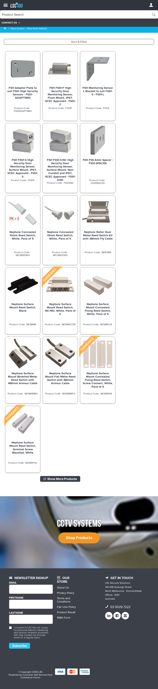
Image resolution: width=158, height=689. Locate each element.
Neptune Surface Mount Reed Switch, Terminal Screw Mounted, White (22, 447)
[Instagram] (125, 615)
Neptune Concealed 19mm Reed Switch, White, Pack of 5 (60, 235)
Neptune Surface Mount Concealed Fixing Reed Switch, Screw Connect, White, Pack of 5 (98, 380)
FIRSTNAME (16, 597)
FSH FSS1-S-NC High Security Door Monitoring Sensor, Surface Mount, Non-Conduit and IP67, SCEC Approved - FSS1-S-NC (60, 169)
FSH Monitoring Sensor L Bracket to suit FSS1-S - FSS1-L (97, 91)
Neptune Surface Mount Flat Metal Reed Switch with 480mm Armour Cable (60, 378)
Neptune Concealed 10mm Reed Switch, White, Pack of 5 (22, 235)
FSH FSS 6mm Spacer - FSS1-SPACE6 (98, 161)
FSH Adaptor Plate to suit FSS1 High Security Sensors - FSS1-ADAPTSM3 (22, 92)
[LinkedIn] (109, 615)
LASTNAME (16, 612)
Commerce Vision (30, 677)
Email (13, 582)
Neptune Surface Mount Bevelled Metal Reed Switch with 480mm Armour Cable (22, 378)
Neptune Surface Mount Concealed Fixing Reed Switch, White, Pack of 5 (98, 309)
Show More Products (62, 479)
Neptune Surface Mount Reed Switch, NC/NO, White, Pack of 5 (60, 309)
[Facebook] (117, 615)
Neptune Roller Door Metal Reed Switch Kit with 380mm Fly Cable (98, 235)
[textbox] (75, 14)
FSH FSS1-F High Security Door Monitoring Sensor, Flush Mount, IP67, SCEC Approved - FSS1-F (60, 96)
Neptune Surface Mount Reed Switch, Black (22, 307)
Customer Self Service (34, 674)
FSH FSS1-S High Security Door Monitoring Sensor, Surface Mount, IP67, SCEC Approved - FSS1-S (22, 168)
